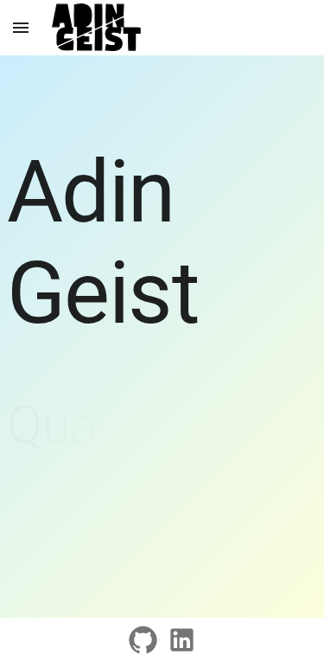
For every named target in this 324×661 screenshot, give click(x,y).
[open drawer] (20, 27)
